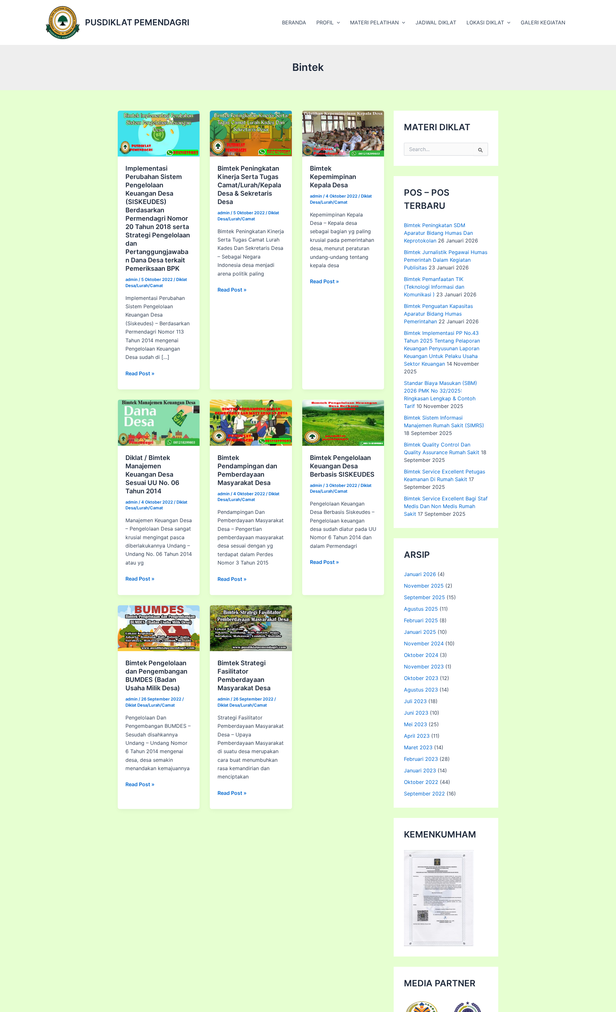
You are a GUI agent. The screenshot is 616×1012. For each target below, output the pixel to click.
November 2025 (424, 586)
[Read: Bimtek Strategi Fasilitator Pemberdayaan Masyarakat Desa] (251, 628)
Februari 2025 (421, 620)
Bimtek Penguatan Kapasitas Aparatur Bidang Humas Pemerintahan (438, 314)
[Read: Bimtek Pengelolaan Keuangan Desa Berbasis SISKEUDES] (343, 422)
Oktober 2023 (421, 678)
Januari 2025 (420, 632)
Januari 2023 (420, 770)
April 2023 (417, 736)
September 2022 (424, 793)
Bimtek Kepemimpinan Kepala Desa (333, 177)
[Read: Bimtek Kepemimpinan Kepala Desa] (343, 133)
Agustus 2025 (421, 609)
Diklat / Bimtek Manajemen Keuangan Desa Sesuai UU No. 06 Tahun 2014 (152, 474)
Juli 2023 (415, 701)
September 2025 (424, 597)
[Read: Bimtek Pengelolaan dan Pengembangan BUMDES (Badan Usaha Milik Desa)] (159, 628)
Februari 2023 (421, 759)
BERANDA (294, 22)
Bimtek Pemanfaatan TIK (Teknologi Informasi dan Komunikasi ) (434, 287)
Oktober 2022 (421, 782)
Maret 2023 (418, 747)
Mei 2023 (415, 724)
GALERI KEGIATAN (543, 22)
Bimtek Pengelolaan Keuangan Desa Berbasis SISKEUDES (342, 466)
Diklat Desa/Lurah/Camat (150, 705)
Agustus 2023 (421, 689)
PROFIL (325, 22)
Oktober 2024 (421, 655)
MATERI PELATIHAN (374, 22)
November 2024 (424, 643)
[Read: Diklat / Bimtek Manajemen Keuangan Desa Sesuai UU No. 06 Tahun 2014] (159, 422)
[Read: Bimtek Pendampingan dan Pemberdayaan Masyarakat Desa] (251, 422)
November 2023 (424, 666)
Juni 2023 (416, 713)
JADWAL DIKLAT (435, 22)
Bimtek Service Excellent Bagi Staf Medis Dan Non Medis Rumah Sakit (446, 506)
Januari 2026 (420, 574)
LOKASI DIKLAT (485, 22)
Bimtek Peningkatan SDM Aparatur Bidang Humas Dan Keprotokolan (438, 233)
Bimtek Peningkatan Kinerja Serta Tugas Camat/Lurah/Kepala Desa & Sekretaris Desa (249, 185)
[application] (337, 22)
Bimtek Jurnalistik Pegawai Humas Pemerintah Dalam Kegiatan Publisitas (445, 260)
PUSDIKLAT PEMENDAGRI (137, 22)
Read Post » (140, 374)
